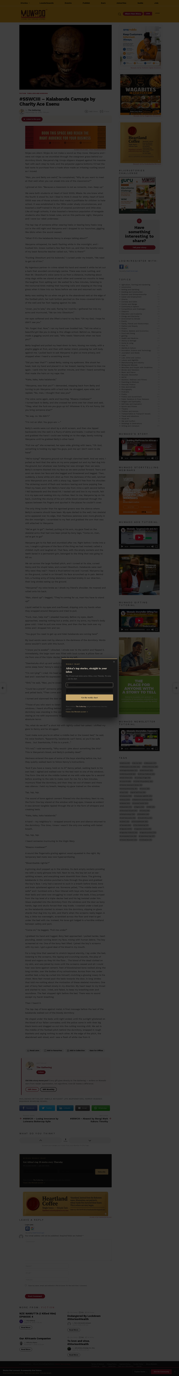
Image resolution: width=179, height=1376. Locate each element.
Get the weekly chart (89, 697)
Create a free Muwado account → (77, 712)
